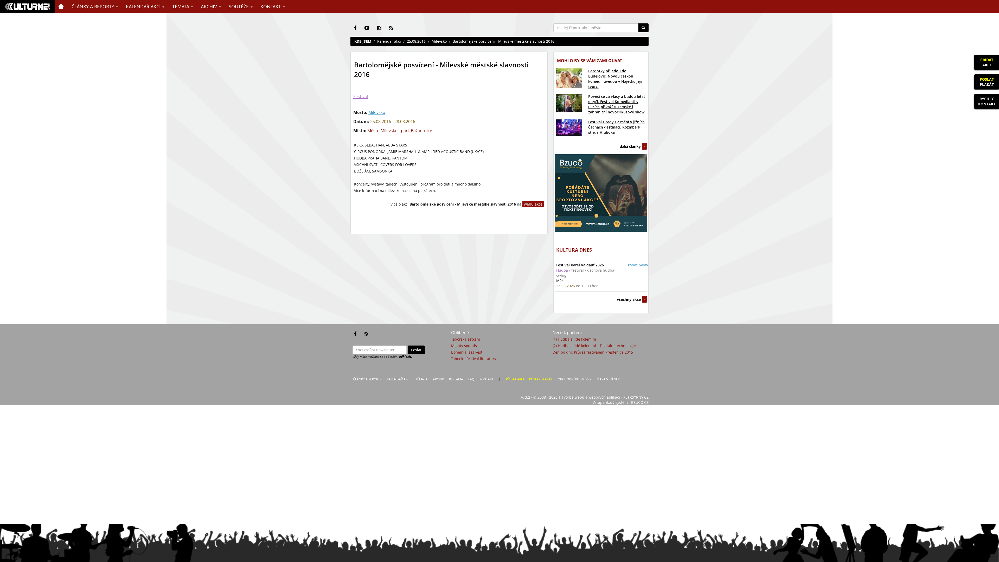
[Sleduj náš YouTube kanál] (367, 27)
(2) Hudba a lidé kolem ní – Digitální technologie (594, 345)
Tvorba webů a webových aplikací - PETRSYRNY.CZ (605, 397)
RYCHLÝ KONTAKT (986, 101)
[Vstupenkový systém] (601, 193)
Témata (181, 6)
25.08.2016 (416, 41)
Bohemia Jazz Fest (466, 352)
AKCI (986, 62)
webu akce (533, 204)
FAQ (471, 379)
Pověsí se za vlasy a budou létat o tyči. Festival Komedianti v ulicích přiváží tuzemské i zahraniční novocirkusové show (616, 104)
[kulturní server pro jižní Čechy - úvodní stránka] (27, 6)
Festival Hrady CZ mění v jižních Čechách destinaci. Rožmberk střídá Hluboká (616, 127)
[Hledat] (643, 27)
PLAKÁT (987, 82)
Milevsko (439, 41)
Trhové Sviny (637, 265)
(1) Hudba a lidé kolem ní (574, 339)
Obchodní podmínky (574, 379)
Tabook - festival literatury (473, 358)
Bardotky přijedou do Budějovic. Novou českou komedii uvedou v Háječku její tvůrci (615, 78)
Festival (360, 96)
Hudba (562, 270)
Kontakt (271, 6)
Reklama (456, 379)
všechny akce (629, 299)
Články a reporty (94, 6)
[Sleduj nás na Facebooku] (355, 27)
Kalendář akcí (144, 6)
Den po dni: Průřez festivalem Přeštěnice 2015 (593, 352)
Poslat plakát (541, 379)
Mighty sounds (464, 345)
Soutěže (239, 6)
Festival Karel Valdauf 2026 (580, 265)
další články (630, 146)
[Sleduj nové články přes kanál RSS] (391, 27)
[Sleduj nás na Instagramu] (379, 27)
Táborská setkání (465, 339)
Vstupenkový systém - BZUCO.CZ (621, 402)
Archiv (209, 6)
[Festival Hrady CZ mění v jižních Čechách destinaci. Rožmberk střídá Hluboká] (569, 127)
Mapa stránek (608, 379)
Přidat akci (515, 379)
